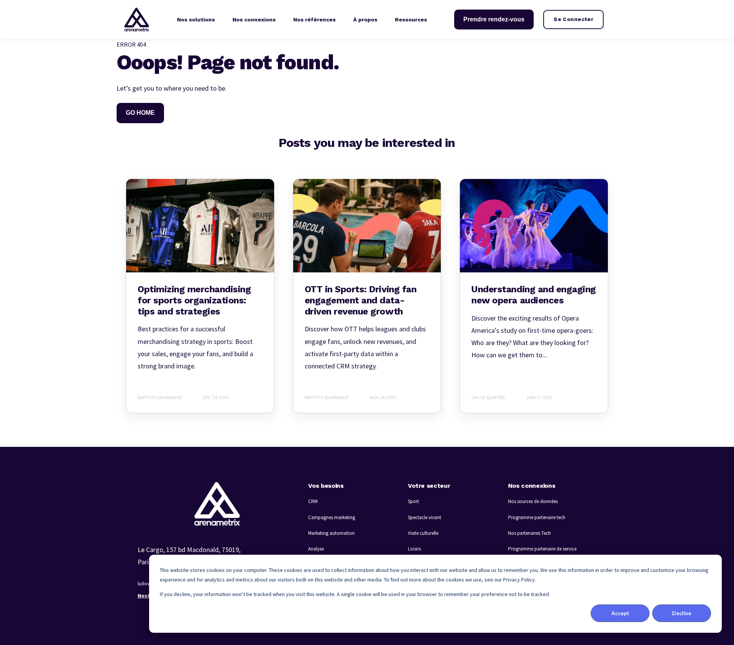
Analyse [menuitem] (316, 549)
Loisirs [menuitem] (414, 549)
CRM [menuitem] (313, 501)
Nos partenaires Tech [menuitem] (529, 533)
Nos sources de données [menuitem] (533, 501)
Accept (620, 613)
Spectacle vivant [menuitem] (424, 517)
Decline (681, 613)
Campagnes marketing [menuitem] (331, 517)
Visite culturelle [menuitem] (423, 533)
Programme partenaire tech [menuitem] (536, 517)
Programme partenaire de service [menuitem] (542, 549)
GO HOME (140, 112)
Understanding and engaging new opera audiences (533, 295)
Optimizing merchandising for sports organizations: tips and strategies (194, 300)
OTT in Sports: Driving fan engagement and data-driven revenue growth (361, 300)
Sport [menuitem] (413, 501)
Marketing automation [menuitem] (331, 533)
